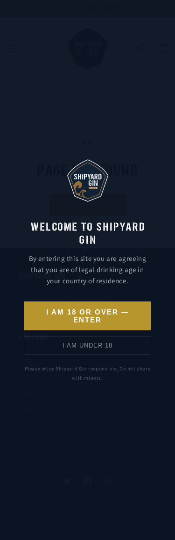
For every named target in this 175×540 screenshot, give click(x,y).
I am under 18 (87, 345)
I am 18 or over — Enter (87, 316)
